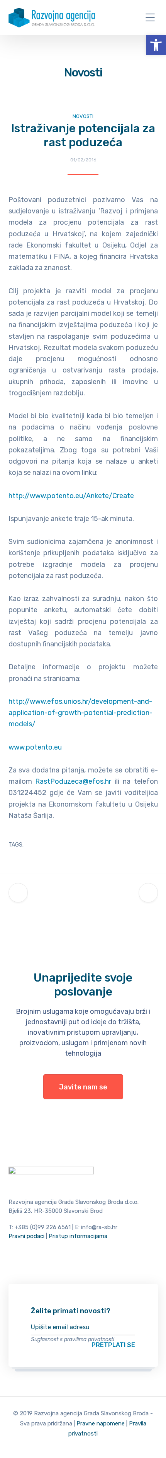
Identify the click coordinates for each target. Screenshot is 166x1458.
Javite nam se (83, 1087)
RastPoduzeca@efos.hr (73, 781)
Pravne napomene (100, 1423)
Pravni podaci (26, 1236)
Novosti (83, 116)
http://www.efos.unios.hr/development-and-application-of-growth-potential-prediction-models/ (80, 713)
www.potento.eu (35, 747)
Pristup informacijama (78, 1236)
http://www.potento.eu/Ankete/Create (71, 496)
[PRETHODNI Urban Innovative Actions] (18, 893)
